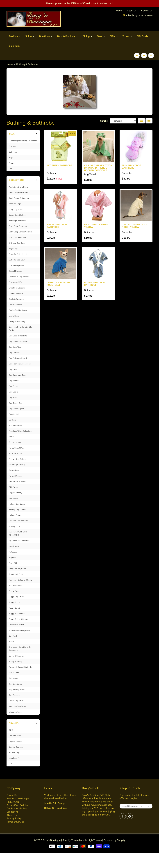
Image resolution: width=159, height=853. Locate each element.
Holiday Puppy (15, 515)
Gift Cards (142, 36)
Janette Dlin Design (54, 803)
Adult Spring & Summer (19, 198)
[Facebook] (123, 816)
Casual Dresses (15, 271)
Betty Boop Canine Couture (20, 232)
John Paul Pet (14, 758)
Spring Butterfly (15, 661)
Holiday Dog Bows (17, 504)
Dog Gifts (13, 369)
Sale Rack (14, 45)
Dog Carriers (14, 352)
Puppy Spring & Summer (19, 619)
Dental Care (14, 316)
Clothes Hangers (16, 293)
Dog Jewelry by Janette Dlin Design (20, 328)
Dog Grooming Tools (17, 375)
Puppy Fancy (14, 602)
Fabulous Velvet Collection (20, 431)
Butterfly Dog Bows (17, 260)
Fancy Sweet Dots (16, 448)
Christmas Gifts (15, 282)
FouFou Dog (14, 752)
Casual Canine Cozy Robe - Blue (59, 283)
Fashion (13, 36)
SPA (10, 764)
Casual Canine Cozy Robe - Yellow (134, 225)
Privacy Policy (14, 818)
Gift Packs (13, 487)
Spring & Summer (16, 656)
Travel (126, 36)
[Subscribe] (149, 806)
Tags (12, 133)
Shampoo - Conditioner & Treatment (19, 648)
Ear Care (12, 420)
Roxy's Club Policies (17, 805)
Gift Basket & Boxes (17, 481)
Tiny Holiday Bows (17, 689)
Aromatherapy (15, 204)
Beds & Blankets (66, 36)
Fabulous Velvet (16, 425)
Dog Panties (14, 380)
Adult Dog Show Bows (18, 187)
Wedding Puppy (16, 712)
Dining (86, 36)
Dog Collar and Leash (18, 358)
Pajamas (12, 557)
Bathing (12, 146)
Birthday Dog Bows (17, 243)
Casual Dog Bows (16, 265)
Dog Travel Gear (16, 403)
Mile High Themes (92, 840)
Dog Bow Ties (15, 347)
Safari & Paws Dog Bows (19, 630)
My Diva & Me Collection (19, 540)
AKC (11, 730)
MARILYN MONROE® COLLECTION (18, 533)
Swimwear (13, 678)
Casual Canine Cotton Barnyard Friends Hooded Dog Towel (98, 168)
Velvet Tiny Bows (16, 700)
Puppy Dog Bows (16, 596)
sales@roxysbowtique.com (139, 15)
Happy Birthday (15, 492)
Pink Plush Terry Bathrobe (57, 225)
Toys (99, 36)
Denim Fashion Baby (18, 310)
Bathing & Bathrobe (17, 220)
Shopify (66, 840)
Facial (11, 436)
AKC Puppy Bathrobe (59, 165)
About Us (131, 10)
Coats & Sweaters (16, 299)
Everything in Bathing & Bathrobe (23, 140)
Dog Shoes (13, 386)
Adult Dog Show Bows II (19, 192)
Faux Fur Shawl (15, 453)
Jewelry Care (14, 526)
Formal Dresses (15, 476)
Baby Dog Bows (16, 209)
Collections (16, 180)
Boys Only (13, 248)
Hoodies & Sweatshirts (18, 521)
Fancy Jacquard (15, 442)
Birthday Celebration (17, 237)
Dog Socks (13, 392)
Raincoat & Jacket (16, 625)
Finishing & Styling (17, 464)
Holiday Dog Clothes (17, 509)
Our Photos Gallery (17, 808)
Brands (13, 723)
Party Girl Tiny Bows (17, 568)
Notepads (13, 552)
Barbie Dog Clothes (17, 215)
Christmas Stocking (17, 288)
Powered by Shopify (114, 840)
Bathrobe (13, 152)
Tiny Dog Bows (15, 684)
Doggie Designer (16, 747)
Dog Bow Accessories (18, 341)
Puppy (11, 163)
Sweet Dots (14, 672)
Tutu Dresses (14, 695)
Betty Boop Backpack (18, 226)
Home (119, 10)
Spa (10, 169)
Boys (11, 157)
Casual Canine (15, 736)
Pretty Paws (14, 591)
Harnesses (13, 498)
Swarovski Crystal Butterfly (20, 667)
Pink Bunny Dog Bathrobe (131, 166)
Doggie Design (15, 741)
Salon (28, 36)
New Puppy (14, 546)
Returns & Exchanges (18, 798)
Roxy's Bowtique (52, 840)
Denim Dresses (15, 304)
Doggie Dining (15, 414)
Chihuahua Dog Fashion (19, 276)
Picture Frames (15, 585)
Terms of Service (15, 821)
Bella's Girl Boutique (55, 807)
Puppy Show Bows (17, 613)
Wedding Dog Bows (17, 706)
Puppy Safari (14, 608)
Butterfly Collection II (18, 254)
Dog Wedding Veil (16, 408)
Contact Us (146, 10)
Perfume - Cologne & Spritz (20, 580)
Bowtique (44, 36)
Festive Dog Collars (17, 459)
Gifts (112, 36)
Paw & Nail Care (16, 574)
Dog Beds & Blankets (18, 336)
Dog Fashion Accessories (20, 364)
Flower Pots (14, 470)
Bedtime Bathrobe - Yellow (96, 225)
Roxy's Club (13, 801)
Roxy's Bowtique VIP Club (96, 795)
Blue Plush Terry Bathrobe (94, 283)
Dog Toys (13, 397)
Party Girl (13, 563)
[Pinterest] (130, 816)
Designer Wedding (17, 321)
